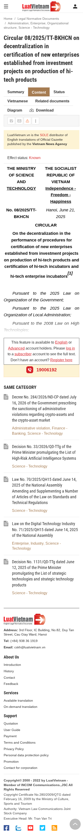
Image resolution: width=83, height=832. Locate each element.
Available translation (18, 700)
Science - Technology (45, 433)
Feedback (11, 684)
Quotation (11, 723)
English (61, 342)
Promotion (11, 761)
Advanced (16, 348)
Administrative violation (31, 428)
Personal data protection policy (26, 755)
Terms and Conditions (20, 742)
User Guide (12, 730)
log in (70, 348)
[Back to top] (75, 824)
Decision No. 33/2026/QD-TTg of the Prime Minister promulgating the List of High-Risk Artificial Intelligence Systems (44, 452)
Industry (37, 543)
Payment (10, 736)
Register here (61, 360)
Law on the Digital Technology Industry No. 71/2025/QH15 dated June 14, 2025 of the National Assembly (45, 529)
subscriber (23, 354)
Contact (9, 677)
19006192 (46, 369)
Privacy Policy (14, 749)
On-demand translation (20, 707)
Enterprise (20, 543)
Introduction (12, 665)
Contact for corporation (20, 768)
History (9, 671)
